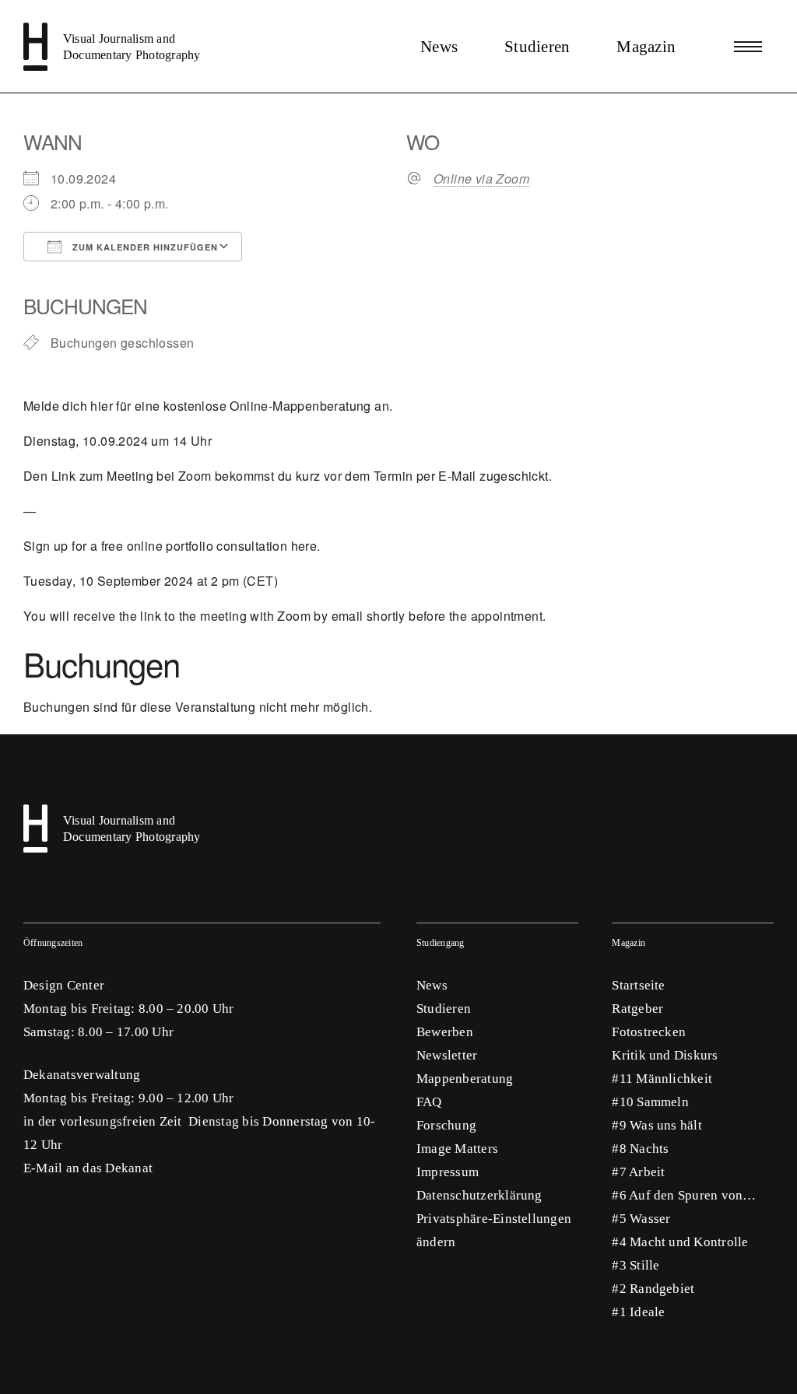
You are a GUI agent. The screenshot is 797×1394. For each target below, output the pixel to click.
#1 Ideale (638, 1312)
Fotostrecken (649, 1031)
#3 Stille (635, 1265)
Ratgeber (637, 1008)
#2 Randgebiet (653, 1288)
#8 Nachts (640, 1148)
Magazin (646, 46)
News (439, 46)
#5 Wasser (641, 1218)
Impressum (447, 1172)
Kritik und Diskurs (665, 1055)
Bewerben (444, 1031)
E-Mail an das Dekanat (88, 1168)
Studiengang (440, 942)
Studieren (537, 46)
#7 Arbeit (638, 1172)
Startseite (638, 985)
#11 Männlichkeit (662, 1078)
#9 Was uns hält (657, 1125)
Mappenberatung (464, 1078)
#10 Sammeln (650, 1102)
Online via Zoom (481, 178)
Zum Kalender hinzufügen (143, 247)
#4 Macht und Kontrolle (680, 1242)
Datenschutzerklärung (479, 1195)
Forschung (446, 1125)
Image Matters (457, 1148)
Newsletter (446, 1055)
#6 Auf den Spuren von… (684, 1195)
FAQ (429, 1102)
